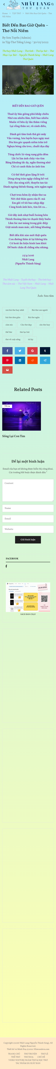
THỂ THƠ (15, 1057)
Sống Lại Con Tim (13, 436)
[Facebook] (6, 567)
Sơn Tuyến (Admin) (18, 38)
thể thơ (9, 332)
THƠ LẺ (44, 1054)
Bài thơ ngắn (34, 317)
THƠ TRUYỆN (30, 1054)
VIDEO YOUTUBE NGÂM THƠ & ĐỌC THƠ (28, 1060)
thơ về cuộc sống (13, 339)
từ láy (30, 339)
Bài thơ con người (40, 310)
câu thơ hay (44, 324)
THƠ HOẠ (28, 1057)
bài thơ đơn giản (13, 317)
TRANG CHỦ (14, 1054)
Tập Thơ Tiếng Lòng (18, 42)
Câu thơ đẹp (26, 324)
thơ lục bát (25, 332)
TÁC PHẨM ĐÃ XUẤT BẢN (28, 1063)
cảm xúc (9, 324)
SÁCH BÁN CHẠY (28, 614)
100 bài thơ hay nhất (15, 310)
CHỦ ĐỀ (41, 1057)
